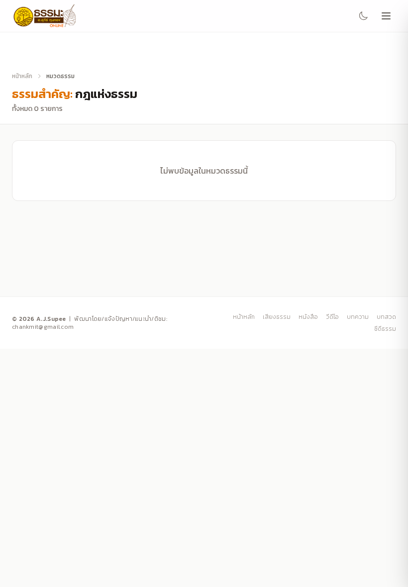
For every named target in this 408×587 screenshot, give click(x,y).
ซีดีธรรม (385, 329)
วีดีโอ (332, 317)
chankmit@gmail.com (43, 326)
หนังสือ (308, 317)
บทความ (358, 317)
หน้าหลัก (22, 76)
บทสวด (386, 317)
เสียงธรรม (277, 317)
